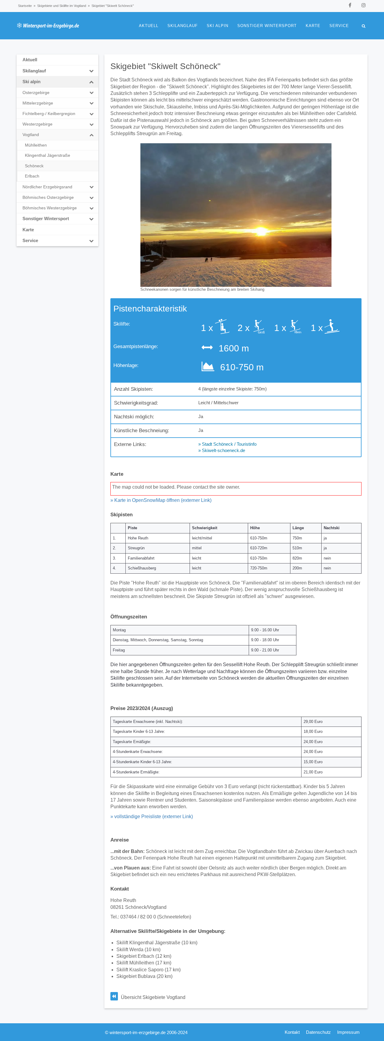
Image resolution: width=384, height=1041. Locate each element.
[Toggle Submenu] (91, 70)
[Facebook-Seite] (350, 5)
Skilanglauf (182, 25)
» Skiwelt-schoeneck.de (221, 450)
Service (339, 25)
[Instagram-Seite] (363, 5)
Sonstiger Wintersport (267, 25)
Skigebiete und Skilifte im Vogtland (61, 6)
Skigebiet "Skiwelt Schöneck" (165, 66)
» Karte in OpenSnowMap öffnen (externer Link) (161, 500)
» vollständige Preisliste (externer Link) (151, 816)
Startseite (25, 6)
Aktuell (148, 25)
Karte (313, 25)
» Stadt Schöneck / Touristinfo (227, 444)
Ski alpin (217, 25)
